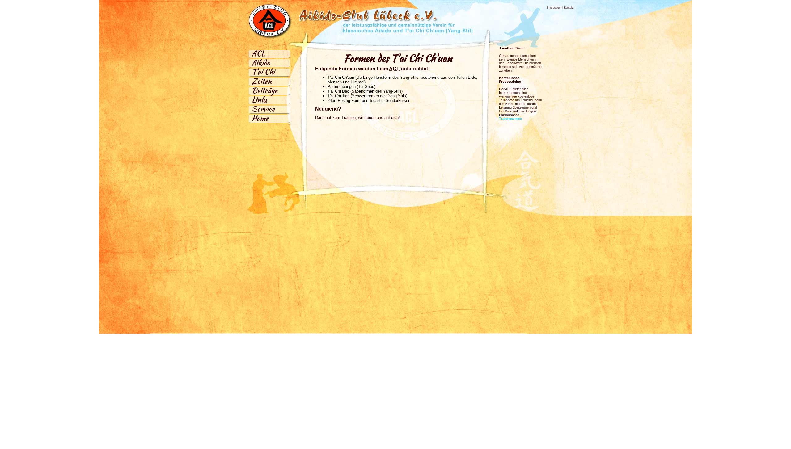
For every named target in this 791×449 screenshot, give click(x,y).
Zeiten (262, 81)
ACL (258, 53)
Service (263, 108)
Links (259, 99)
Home (260, 118)
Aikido (261, 62)
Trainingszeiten (510, 118)
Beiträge (264, 90)
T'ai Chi (263, 71)
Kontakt (569, 7)
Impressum (554, 7)
